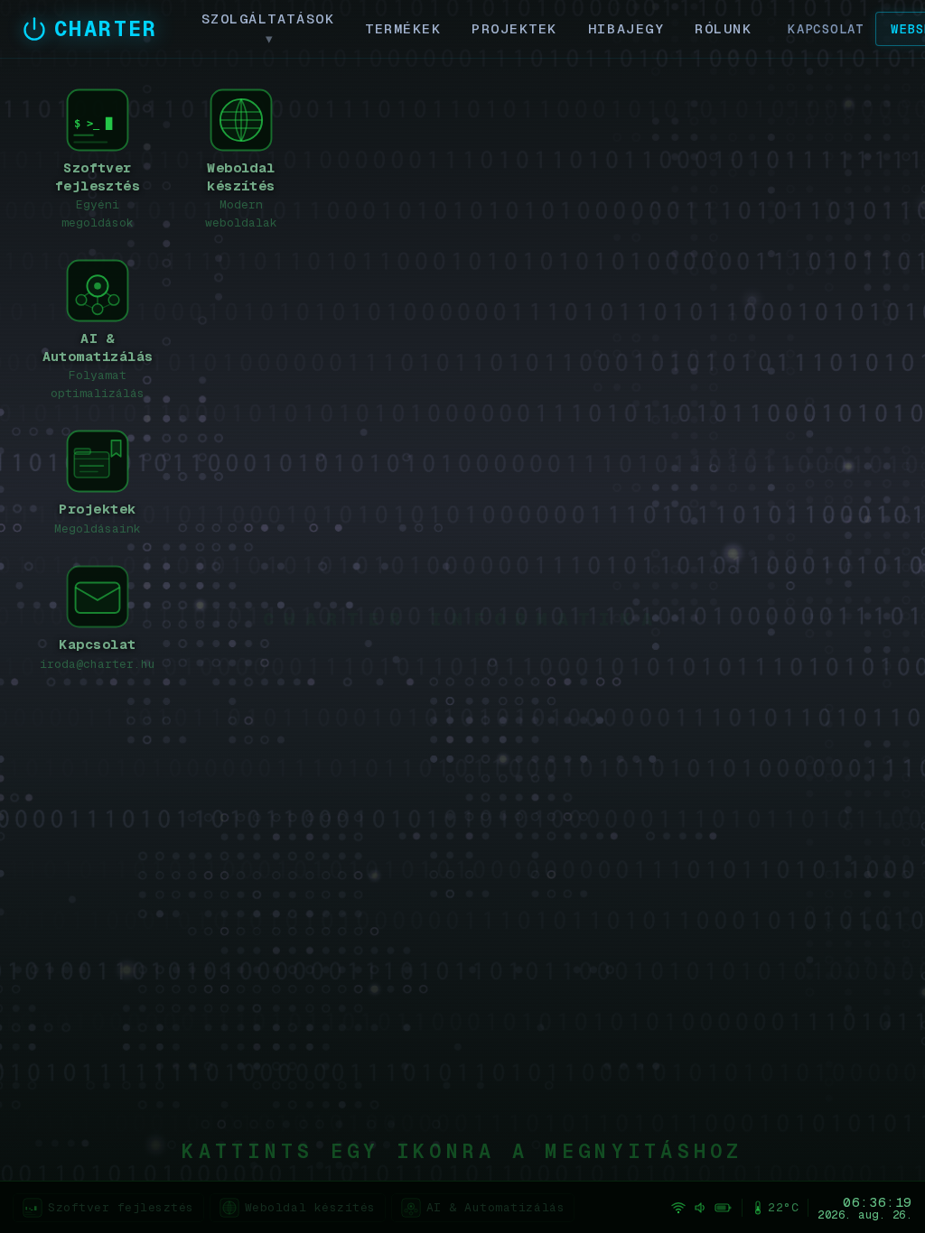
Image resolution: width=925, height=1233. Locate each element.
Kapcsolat (826, 29)
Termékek (403, 28)
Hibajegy (626, 28)
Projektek (514, 28)
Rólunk (723, 28)
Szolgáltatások (267, 28)
